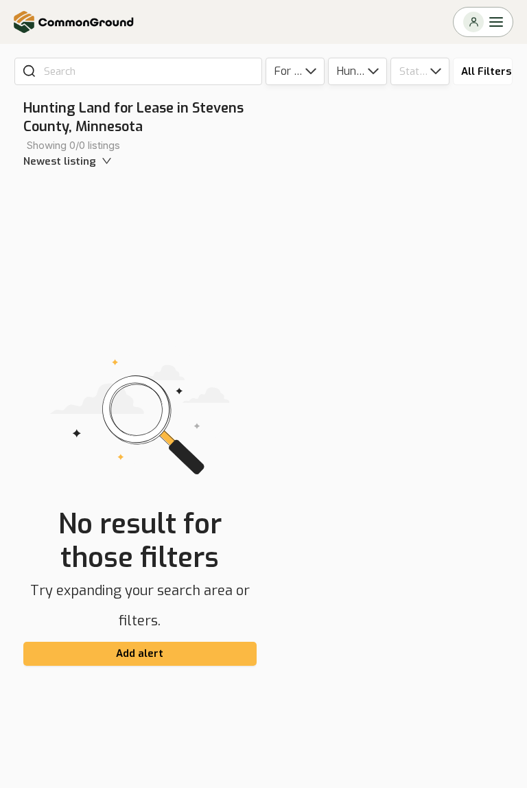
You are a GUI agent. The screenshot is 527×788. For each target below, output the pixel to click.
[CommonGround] (74, 22)
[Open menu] (483, 22)
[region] (398, 439)
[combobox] (148, 71)
